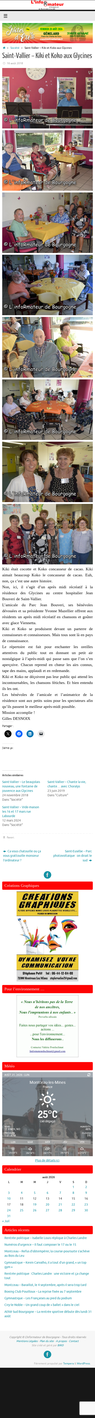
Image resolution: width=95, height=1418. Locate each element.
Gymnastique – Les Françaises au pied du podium (38, 1298)
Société (14, 48)
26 (34, 1210)
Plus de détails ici (47, 1160)
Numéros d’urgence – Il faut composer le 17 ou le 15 (40, 1245)
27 (47, 1210)
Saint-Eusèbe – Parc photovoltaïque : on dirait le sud (72, 855)
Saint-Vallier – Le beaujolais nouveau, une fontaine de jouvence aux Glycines (21, 786)
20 (47, 1204)
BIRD (60, 1345)
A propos (61, 1341)
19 (34, 1204)
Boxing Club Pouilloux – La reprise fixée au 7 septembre (43, 1292)
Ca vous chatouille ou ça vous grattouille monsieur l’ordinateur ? (22, 855)
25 (21, 1210)
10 (9, 1198)
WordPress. (84, 1363)
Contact (74, 1341)
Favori (10, 837)
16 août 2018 (15, 63)
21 (60, 1204)
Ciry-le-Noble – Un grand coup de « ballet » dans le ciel (41, 1305)
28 (60, 1210)
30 (86, 1210)
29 (73, 1210)
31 (9, 1216)
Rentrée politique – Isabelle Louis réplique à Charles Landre (45, 1238)
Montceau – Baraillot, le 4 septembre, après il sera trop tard (45, 1285)
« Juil (6, 1221)
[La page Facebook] (47, 875)
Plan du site (47, 1341)
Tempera (68, 1363)
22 (73, 1204)
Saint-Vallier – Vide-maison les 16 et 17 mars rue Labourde (20, 811)
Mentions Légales (27, 1341)
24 (9, 1210)
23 (86, 1204)
